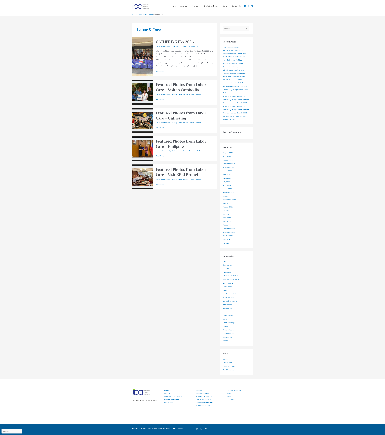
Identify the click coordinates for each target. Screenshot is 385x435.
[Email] (252, 6)
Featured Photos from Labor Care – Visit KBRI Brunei (181, 172)
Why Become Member (204, 396)
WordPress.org (228, 370)
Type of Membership (203, 399)
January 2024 (228, 196)
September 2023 (229, 200)
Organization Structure (173, 396)
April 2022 (227, 214)
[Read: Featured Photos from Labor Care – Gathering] (142, 120)
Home (174, 6)
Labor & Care (186, 46)
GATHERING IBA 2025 (175, 42)
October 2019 (228, 236)
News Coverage (229, 323)
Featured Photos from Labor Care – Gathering (181, 115)
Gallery (174, 94)
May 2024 (226, 182)
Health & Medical (229, 294)
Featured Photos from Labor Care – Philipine (181, 143)
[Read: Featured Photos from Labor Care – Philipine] (142, 148)
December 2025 (229, 164)
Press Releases (228, 330)
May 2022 (226, 210)
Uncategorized (228, 333)
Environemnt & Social (231, 279)
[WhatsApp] (248, 6)
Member (195, 6)
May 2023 (226, 203)
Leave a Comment (163, 46)
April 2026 (227, 156)
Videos (225, 341)
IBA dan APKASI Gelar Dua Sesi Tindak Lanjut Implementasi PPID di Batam (236, 89)
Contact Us (236, 6)
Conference (227, 265)
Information (227, 305)
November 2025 (229, 167)
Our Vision (168, 393)
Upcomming (227, 337)
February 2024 (228, 192)
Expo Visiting (228, 287)
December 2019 (229, 229)
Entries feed (227, 363)
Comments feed (229, 366)
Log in (225, 359)
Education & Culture (231, 276)
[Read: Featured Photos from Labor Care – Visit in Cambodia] (142, 92)
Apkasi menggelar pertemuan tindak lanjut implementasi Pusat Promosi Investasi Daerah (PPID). (236, 100)
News (225, 6)
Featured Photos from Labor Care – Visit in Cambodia (181, 87)
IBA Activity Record (230, 301)
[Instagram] (245, 6)
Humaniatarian (228, 297)
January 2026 (228, 160)
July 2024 (226, 174)
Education (227, 272)
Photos (191, 94)
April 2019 (226, 243)
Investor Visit (228, 308)
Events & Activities (211, 6)
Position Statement (171, 399)
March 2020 (227, 221)
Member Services (202, 393)
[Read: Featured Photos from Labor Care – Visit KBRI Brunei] (142, 177)
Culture (226, 269)
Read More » (160, 71)
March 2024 (227, 189)
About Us (183, 6)
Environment (228, 283)
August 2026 (228, 153)
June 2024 (227, 178)
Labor (178, 46)
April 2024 (227, 185)
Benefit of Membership (204, 402)
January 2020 (228, 225)
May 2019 (226, 239)
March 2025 (227, 171)
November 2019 (229, 232)
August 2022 (228, 207)
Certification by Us (203, 405)
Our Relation (169, 402)
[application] (188, 6)
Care (173, 46)
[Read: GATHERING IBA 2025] (142, 56)
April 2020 (227, 218)
